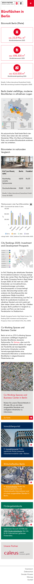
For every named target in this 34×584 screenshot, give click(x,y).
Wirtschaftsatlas (11, 486)
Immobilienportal (12, 449)
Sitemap (30, 577)
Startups (17, 342)
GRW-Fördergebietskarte (13, 531)
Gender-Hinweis (27, 574)
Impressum (29, 569)
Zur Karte (7, 418)
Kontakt (30, 580)
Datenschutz (28, 571)
